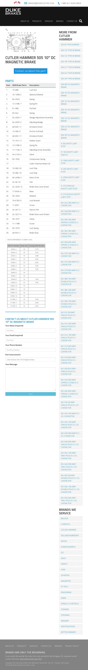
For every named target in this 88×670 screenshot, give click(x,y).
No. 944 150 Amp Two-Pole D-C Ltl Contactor (69, 455)
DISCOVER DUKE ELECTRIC (31, 658)
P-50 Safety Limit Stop (69, 145)
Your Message (11, 364)
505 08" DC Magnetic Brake (70, 86)
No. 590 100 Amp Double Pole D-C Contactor (69, 304)
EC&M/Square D (68, 546)
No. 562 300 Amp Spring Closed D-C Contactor (69, 233)
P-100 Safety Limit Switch (69, 153)
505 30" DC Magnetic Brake (70, 136)
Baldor (64, 518)
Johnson (65, 575)
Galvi (63, 558)
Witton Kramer (68, 632)
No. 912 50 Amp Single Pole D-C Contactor (68, 315)
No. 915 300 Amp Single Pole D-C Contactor (68, 349)
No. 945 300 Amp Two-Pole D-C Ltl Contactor (69, 467)
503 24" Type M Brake (70, 73)
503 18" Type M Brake (70, 61)
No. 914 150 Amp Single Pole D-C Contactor (68, 337)
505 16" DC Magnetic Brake (70, 111)
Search (81, 21)
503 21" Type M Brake (70, 67)
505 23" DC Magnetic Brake (70, 128)
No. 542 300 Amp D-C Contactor (70, 204)
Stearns (65, 609)
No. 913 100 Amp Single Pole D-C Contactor (68, 326)
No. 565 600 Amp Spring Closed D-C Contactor (69, 245)
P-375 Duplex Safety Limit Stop (70, 195)
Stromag (65, 615)
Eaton (64, 541)
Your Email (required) (14, 335)
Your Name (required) (14, 325)
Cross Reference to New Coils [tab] (19, 239)
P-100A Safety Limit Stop (70, 162)
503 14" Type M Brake (70, 55)
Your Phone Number (13, 345)
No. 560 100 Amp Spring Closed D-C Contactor (69, 222)
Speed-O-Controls (70, 603)
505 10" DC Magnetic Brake (70, 94)
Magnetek (66, 580)
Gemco (64, 563)
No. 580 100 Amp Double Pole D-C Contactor (69, 281)
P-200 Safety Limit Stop (69, 170)
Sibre (63, 598)
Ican (63, 569)
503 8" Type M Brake (70, 44)
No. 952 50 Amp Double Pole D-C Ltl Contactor (70, 478)
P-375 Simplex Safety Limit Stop (69, 187)
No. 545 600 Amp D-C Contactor (70, 212)
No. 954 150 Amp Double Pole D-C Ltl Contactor (70, 489)
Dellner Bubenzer (70, 535)
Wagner (65, 620)
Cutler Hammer (68, 529)
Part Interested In (13, 354)
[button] (6, 29)
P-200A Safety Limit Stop (70, 179)
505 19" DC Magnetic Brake (70, 119)
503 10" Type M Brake (70, 50)
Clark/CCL (65, 524)
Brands (59, 21)
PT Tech (64, 586)
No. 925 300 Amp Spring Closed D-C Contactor (69, 382)
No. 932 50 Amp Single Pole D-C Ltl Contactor (70, 405)
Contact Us (72, 21)
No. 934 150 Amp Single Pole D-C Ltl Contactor (70, 424)
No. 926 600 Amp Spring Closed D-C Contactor (69, 394)
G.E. (62, 552)
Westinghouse (68, 626)
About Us (25, 21)
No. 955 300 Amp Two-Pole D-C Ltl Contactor (69, 500)
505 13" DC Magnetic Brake (70, 102)
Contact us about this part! (30, 71)
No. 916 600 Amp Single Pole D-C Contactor (68, 360)
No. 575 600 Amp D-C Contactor (70, 272)
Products (37, 21)
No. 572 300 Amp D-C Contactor (70, 263)
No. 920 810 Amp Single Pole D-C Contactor (68, 371)
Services (49, 21)
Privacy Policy (72, 646)
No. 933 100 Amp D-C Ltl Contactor (70, 415)
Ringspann (66, 592)
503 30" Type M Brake (70, 78)
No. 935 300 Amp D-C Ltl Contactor (70, 434)
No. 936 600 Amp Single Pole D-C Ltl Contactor (70, 444)
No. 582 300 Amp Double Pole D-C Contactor (69, 292)
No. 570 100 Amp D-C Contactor (70, 255)
